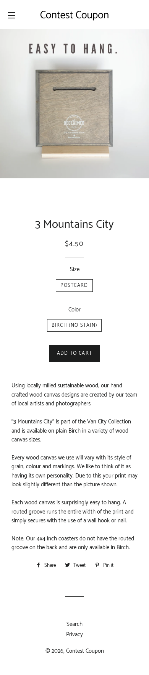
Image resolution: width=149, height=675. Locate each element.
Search (74, 624)
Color (74, 309)
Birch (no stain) (74, 325)
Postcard (74, 286)
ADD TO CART (74, 353)
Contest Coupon (85, 651)
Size (74, 269)
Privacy (74, 634)
